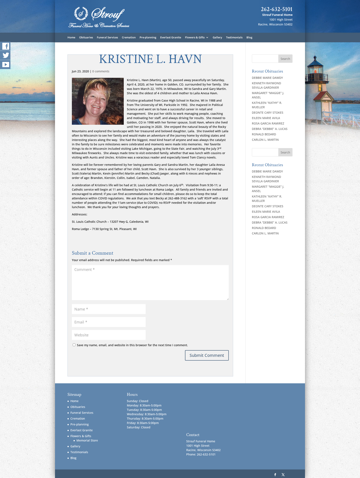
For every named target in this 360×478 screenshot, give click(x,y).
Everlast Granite (170, 37)
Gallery (217, 37)
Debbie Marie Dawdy (267, 78)
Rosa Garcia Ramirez (268, 123)
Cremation (129, 37)
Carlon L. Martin (265, 140)
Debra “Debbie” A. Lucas (270, 129)
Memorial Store (87, 440)
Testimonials (234, 37)
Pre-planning (148, 37)
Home (71, 37)
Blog (249, 37)
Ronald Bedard (264, 134)
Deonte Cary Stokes (267, 112)
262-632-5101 (276, 9)
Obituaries (86, 37)
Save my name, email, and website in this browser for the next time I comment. (132, 345)
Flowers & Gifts (195, 37)
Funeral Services (107, 37)
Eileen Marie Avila (266, 118)
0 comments (100, 71)
